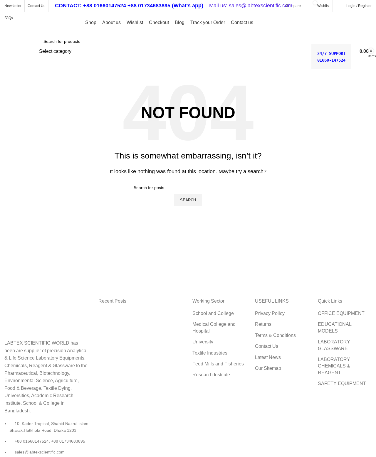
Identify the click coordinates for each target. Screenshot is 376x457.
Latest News (268, 357)
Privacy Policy (270, 313)
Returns (263, 324)
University (202, 341)
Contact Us (266, 346)
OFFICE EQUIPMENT (341, 313)
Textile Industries (209, 352)
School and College (213, 313)
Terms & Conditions (275, 335)
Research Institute (211, 374)
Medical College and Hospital (214, 327)
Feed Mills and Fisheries (218, 363)
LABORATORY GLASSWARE (334, 345)
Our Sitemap (268, 368)
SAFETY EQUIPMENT (342, 383)
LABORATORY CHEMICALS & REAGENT (334, 366)
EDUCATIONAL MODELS (334, 327)
